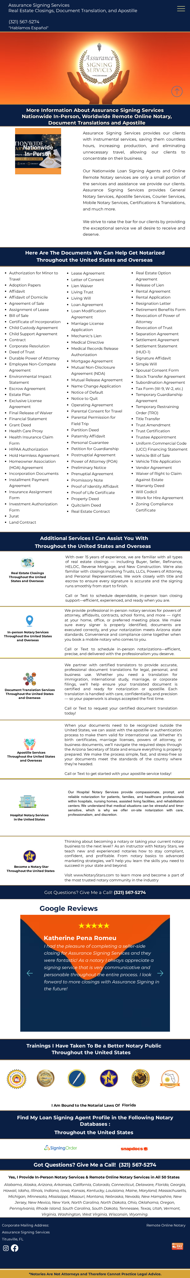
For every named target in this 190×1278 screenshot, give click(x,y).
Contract (17, 339)
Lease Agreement (88, 273)
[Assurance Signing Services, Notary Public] (6, 1248)
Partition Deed (85, 430)
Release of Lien (150, 285)
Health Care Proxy (26, 431)
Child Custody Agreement (33, 327)
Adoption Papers (25, 285)
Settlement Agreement (157, 339)
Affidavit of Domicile (28, 297)
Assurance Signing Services (39, 5)
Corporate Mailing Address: (25, 1225)
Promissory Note (87, 480)
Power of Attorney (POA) (94, 461)
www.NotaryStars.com (93, 875)
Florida (129, 1105)
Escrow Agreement (27, 388)
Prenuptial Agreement (92, 473)
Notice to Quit (84, 398)
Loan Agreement (87, 304)
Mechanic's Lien (86, 335)
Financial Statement (28, 418)
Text (85, 595)
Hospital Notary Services (29, 815)
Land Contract (22, 522)
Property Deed (85, 498)
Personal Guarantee (90, 442)
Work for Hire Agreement (159, 497)
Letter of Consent (87, 279)
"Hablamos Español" (28, 28)
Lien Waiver (82, 285)
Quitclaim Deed (86, 505)
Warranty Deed (150, 485)
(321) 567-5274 (24, 22)
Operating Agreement (92, 405)
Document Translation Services (30, 690)
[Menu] (181, 8)
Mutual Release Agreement (97, 380)
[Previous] (30, 973)
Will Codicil (146, 491)
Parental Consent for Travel (96, 411)
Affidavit (17, 291)
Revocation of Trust (154, 327)
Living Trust (82, 292)
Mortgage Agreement (92, 361)
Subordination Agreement (160, 382)
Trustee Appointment (156, 437)
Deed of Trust (22, 352)
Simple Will (146, 364)
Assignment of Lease (29, 309)
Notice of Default (87, 392)
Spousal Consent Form (157, 370)
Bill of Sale (18, 315)
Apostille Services (31, 752)
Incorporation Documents (34, 473)
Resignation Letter (153, 303)
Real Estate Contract (90, 511)
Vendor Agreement (154, 467)
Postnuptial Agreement (93, 455)
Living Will (81, 298)
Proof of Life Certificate (93, 492)
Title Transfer (148, 418)
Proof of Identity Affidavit (95, 486)
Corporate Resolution (29, 346)
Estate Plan (19, 394)
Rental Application (153, 297)
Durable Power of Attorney (34, 358)
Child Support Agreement (33, 334)
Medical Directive (87, 342)
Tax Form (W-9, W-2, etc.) (159, 388)
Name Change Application (96, 386)
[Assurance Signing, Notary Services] (14, 1248)
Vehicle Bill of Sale (153, 455)
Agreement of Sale (26, 303)
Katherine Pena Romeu (80, 938)
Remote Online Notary (166, 1225)
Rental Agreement (153, 291)
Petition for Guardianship (95, 448)
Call (68, 595)
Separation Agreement (157, 334)
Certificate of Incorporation (35, 321)
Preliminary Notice (88, 467)
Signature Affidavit (153, 358)
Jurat (14, 516)
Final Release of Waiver (30, 412)
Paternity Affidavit (88, 436)
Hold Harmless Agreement (34, 455)
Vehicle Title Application (158, 461)
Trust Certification (153, 431)
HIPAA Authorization (28, 449)
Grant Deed (20, 425)
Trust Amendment (153, 425)
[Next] (160, 973)
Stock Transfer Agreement (160, 376)
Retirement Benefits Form (161, 309)
